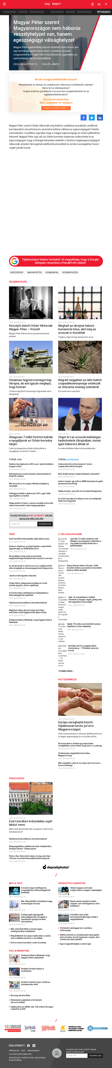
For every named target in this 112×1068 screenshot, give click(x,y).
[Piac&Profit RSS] (34, 1045)
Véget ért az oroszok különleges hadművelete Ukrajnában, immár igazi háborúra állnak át (79, 440)
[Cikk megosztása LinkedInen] (100, 117)
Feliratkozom (45, 524)
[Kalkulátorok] (92, 4)
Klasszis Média (15, 1060)
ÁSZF (23, 1051)
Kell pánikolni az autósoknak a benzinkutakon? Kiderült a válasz (30, 475)
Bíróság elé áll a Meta (20, 995)
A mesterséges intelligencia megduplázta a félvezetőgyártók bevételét (28, 594)
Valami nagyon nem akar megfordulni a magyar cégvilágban (86, 889)
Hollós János (50, 64)
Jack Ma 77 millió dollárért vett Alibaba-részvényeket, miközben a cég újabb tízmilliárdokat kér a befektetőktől (85, 542)
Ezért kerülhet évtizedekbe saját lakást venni (29, 539)
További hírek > (66, 671)
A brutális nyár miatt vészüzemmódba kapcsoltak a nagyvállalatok (84, 917)
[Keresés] (106, 4)
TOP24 (15, 459)
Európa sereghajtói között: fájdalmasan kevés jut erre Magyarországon (76, 726)
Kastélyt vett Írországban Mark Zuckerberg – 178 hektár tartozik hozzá (83, 648)
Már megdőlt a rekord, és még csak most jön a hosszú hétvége (79, 764)
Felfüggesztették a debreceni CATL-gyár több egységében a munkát (29, 494)
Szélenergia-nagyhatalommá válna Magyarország (74, 754)
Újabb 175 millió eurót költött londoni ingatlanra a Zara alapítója (84, 625)
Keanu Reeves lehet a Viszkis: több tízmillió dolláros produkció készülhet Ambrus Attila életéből (84, 567)
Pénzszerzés (16, 778)
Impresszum (14, 1051)
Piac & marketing (19, 950)
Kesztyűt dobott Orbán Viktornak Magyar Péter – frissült (30, 327)
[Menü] (4, 4)
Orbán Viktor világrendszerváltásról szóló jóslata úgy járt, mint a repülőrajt (28, 584)
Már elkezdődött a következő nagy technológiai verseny (36, 902)
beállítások (40, 1058)
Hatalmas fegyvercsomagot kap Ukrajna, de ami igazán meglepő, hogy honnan (30, 383)
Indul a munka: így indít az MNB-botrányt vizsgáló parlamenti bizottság (80, 482)
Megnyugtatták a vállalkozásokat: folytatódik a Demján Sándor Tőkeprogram (30, 847)
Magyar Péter (34, 272)
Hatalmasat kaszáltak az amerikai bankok (28, 603)
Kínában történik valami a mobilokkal (32, 970)
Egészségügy (16, 272)
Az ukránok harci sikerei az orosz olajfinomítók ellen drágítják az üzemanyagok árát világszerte (31, 567)
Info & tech (15, 883)
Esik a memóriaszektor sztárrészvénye (28, 943)
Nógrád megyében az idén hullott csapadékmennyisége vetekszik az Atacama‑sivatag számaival (80, 383)
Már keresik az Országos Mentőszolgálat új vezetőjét (29, 485)
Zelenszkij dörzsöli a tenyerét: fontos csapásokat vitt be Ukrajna (75, 465)
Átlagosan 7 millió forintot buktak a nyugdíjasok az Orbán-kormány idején (31, 440)
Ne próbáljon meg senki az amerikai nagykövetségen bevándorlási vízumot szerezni (31, 557)
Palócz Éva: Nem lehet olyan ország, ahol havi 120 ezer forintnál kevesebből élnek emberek (29, 857)
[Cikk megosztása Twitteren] (92, 117)
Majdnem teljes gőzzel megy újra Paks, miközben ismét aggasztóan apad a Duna (28, 611)
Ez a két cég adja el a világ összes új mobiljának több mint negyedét (79, 500)
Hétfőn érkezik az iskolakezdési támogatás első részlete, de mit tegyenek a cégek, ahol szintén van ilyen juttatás (79, 937)
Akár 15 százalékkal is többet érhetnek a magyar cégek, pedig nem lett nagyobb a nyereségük (85, 599)
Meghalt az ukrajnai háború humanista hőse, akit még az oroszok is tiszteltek (77, 329)
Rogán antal (52, 272)
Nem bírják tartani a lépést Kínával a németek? (79, 474)
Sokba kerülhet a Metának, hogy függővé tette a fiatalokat (30, 621)
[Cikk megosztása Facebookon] (84, 117)
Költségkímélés (67, 679)
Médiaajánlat (33, 1051)
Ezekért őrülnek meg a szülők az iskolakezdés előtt (35, 983)
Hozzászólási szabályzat (20, 1054)
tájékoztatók (27, 1058)
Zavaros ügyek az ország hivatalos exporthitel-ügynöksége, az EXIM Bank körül (30, 547)
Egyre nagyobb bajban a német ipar (75, 944)
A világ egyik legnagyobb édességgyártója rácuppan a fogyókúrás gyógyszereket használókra (34, 918)
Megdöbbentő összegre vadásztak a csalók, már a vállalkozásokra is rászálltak (31, 937)
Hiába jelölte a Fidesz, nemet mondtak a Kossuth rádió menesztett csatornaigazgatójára (31, 504)
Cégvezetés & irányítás (72, 883)
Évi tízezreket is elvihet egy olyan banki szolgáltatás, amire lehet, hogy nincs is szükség (80, 744)
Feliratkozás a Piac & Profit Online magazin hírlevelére (81, 1051)
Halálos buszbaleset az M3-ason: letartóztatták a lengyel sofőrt (31, 465)
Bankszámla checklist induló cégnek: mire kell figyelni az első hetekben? (85, 903)
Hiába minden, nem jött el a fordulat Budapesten (80, 491)
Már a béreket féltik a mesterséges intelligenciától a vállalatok (26, 930)
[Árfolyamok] (99, 4)
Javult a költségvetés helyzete (23, 576)
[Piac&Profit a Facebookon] (28, 1045)
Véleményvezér (70, 272)
